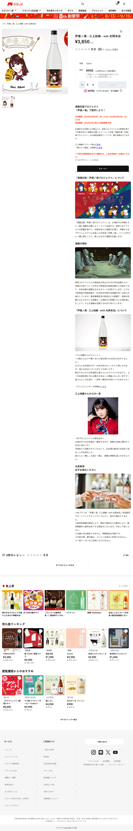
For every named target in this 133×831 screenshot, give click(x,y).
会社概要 (106, 761)
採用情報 (117, 761)
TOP (4, 23)
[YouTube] (115, 752)
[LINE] (100, 752)
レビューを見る (111, 49)
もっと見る (123, 586)
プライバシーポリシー (116, 764)
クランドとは (93, 761)
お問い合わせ (102, 742)
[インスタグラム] (93, 752)
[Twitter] (108, 752)
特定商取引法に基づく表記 (94, 764)
